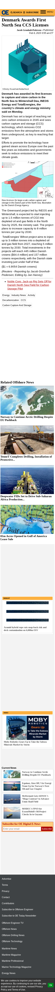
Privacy (5, 891)
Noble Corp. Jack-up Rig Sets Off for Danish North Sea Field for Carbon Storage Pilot (29, 285)
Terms (5, 885)
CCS (23, 300)
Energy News (8, 973)
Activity (31, 295)
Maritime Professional (13, 961)
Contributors (8, 903)
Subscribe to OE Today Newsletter (19, 915)
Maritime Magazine (11, 955)
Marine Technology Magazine (16, 967)
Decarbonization (10, 300)
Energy (6, 295)
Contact (6, 897)
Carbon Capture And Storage (16, 305)
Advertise (6, 879)
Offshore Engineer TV (13, 923)
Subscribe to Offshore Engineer (17, 909)
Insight (7, 598)
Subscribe (32, 12)
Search (17, 12)
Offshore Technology (12, 941)
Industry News (19, 295)
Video (6, 713)
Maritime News (9, 948)
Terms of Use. (19, 989)
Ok (50, 985)
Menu (50, 12)
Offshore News (9, 929)
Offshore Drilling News (13, 935)
